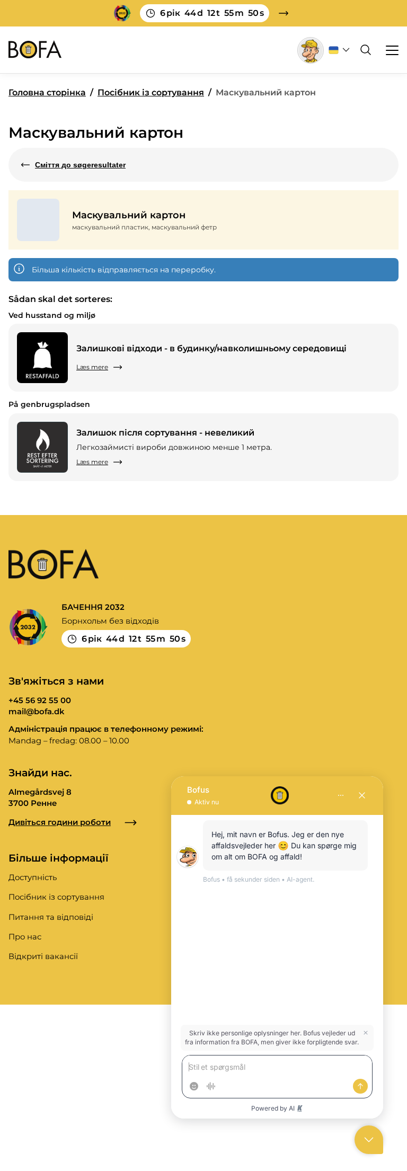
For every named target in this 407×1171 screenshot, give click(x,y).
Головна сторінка (47, 92)
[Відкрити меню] (387, 50)
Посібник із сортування (151, 92)
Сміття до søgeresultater (80, 165)
